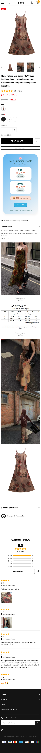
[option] (20, 33)
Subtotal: (4, 135)
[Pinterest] (2, 730)
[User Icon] (32, 2)
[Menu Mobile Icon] (2, 3)
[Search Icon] (9, 3)
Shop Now (20, 205)
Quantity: (4, 125)
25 (5, 221)
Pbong (20, 2)
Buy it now (20, 149)
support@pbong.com (11, 709)
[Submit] (37, 723)
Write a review (18, 571)
